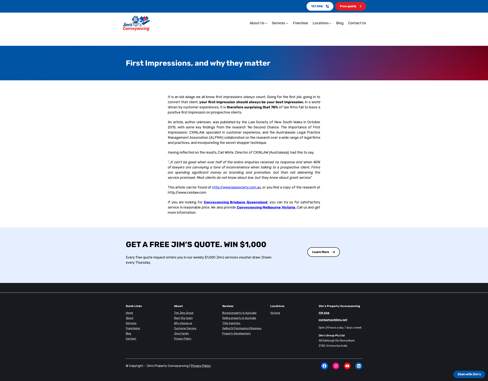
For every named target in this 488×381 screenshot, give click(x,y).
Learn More (320, 252)
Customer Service (185, 328)
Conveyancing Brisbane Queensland (236, 202)
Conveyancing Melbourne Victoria (266, 207)
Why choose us (183, 323)
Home (129, 313)
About (129, 318)
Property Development (236, 333)
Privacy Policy (182, 338)
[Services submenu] (287, 23)
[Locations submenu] (330, 23)
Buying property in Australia (239, 313)
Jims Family (181, 333)
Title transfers (231, 323)
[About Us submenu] (266, 23)
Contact (131, 338)
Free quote (348, 6)
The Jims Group (183, 313)
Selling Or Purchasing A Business (242, 328)
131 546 (317, 6)
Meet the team (183, 318)
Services (131, 323)
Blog (128, 333)
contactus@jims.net (333, 319)
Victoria (275, 313)
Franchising (133, 328)
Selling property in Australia (239, 318)
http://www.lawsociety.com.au (236, 187)
